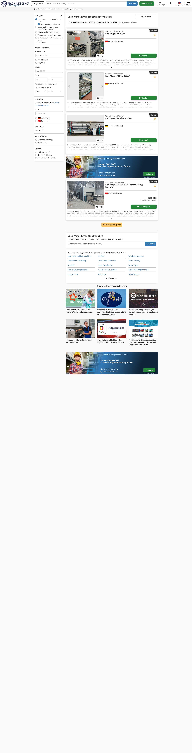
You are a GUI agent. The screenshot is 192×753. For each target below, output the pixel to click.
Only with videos (45, 155)
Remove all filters (130, 22)
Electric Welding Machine (77, 270)
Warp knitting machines (50, 24)
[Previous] (69, 43)
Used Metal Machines (107, 260)
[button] (188, 3)
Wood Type (133, 265)
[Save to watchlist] (155, 34)
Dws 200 (70, 265)
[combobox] (49, 113)
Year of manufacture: (43, 88)
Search (133, 3)
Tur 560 (101, 256)
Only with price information (47, 84)
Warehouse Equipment (107, 270)
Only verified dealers (46, 158)
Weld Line (102, 274)
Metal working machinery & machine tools (48, 28)
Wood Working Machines (138, 270)
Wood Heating (134, 260)
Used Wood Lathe (105, 265)
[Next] (102, 43)
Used (40, 130)
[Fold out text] (112, 67)
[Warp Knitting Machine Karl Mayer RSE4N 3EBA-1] (85, 86)
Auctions (42, 143)
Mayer (41, 63)
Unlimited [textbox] (41, 113)
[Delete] (94, 22)
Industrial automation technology (50, 39)
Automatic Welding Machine (79, 256)
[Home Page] (35, 9)
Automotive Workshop (76, 260)
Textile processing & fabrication (49, 20)
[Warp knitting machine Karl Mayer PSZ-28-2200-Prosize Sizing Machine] (85, 195)
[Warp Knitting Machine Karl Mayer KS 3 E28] (85, 44)
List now (149, 174)
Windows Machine (136, 256)
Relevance (146, 17)
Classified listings (45, 140)
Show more (113, 278)
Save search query (112, 224)
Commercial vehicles (48, 32)
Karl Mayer (43, 60)
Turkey (44, 121)
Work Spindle (134, 274)
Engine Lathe (72, 274)
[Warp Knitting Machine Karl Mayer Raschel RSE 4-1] (85, 128)
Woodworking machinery (50, 35)
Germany (45, 118)
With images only (45, 152)
